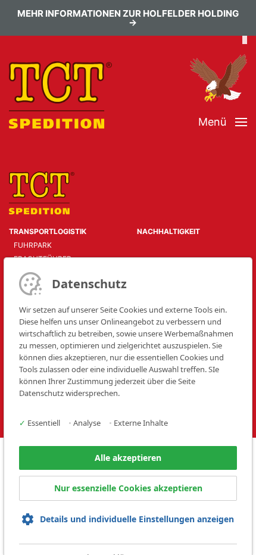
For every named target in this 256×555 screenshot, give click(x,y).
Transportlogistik (47, 231)
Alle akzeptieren (128, 457)
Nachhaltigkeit (168, 231)
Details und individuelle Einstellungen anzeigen (137, 519)
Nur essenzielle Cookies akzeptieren (128, 488)
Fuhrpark (33, 245)
